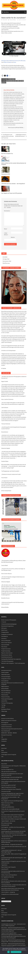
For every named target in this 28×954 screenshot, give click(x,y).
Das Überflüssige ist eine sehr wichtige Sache (11, 777)
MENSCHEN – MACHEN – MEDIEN (9, 733)
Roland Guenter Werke (6, 655)
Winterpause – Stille (6, 829)
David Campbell (5, 672)
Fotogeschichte (5, 632)
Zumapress (4, 741)
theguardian (4, 739)
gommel (18, 80)
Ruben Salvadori (7, 62)
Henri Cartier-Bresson (6, 642)
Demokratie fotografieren (7, 626)
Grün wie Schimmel (5, 838)
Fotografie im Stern (6, 678)
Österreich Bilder (5, 644)
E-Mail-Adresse (6, 233)
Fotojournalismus (11, 80)
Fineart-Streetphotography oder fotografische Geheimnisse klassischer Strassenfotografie (13, 936)
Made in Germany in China (7, 802)
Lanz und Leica (4, 879)
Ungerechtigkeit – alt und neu (8, 821)
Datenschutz (4, 752)
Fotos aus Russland (5, 640)
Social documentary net (6, 657)
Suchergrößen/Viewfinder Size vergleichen (11, 659)
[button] (2, 75)
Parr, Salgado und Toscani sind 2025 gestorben (11, 193)
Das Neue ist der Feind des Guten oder (10, 779)
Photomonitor (4, 694)
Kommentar (7, 210)
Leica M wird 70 (4, 869)
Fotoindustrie (4, 636)
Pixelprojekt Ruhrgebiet (7, 699)
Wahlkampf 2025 (5, 825)
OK (8, 952)
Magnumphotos (5, 686)
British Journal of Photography (8, 620)
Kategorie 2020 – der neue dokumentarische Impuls (13, 941)
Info (2, 756)
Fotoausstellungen (5, 676)
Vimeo (14, 62)
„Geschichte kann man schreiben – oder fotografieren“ (13, 183)
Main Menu (6, 12)
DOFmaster (4, 628)
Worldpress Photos (5, 709)
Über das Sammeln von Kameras (8, 771)
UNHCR (3, 707)
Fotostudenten (4, 680)
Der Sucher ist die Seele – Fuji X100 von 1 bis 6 (11, 817)
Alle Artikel (4, 748)
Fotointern (4, 638)
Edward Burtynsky (5, 674)
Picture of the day (5, 696)
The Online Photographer (7, 661)
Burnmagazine (4, 722)
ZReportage (4, 711)
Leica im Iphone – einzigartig (8, 892)
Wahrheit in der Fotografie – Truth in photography (13, 663)
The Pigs (3, 705)
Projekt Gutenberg (5, 651)
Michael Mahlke (13, 19)
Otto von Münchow (5, 692)
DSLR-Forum (4, 630)
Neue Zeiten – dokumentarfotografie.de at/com (12, 927)
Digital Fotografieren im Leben (8, 787)
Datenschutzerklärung (16, 952)
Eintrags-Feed (6, 259)
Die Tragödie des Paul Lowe (7, 877)
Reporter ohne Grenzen (6, 653)
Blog (2, 750)
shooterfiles (4, 701)
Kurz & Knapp (12, 79)
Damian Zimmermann (6, 726)
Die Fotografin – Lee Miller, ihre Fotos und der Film (13, 827)
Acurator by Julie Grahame (7, 718)
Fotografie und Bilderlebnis (7, 807)
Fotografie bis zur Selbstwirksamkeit (10, 894)
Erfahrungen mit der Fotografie (8, 754)
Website (13, 237)
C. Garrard (3, 622)
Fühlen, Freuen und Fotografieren (9, 875)
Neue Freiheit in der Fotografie (8, 867)
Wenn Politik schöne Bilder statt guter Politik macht (13, 819)
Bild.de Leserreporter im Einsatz (8, 720)
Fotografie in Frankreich (7, 634)
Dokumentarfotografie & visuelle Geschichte (11, 728)
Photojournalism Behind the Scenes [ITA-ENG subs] (13, 60)
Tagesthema (4, 865)
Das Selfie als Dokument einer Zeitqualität (11, 789)
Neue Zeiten (4, 763)
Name (6, 229)
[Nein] (26, 950)
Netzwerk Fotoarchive (6, 735)
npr (2, 737)
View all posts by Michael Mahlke (16, 127)
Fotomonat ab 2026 (5, 174)
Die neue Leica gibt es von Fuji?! (8, 785)
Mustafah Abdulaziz (6, 690)
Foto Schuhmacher (5, 730)
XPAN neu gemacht (5, 805)
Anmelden (5, 257)
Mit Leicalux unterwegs (6, 823)
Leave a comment (22, 19)
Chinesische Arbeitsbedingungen (9, 624)
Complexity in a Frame (6, 724)
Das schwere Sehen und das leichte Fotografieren (12, 814)
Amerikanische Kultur (6, 670)
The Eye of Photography (7, 703)
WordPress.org (6, 263)
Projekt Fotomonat (6, 648)
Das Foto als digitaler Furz (7, 153)
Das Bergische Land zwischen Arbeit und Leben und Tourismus (7, 136)
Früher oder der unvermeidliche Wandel (10, 809)
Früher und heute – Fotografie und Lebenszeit (11, 844)
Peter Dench (4, 646)
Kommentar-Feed (7, 261)
